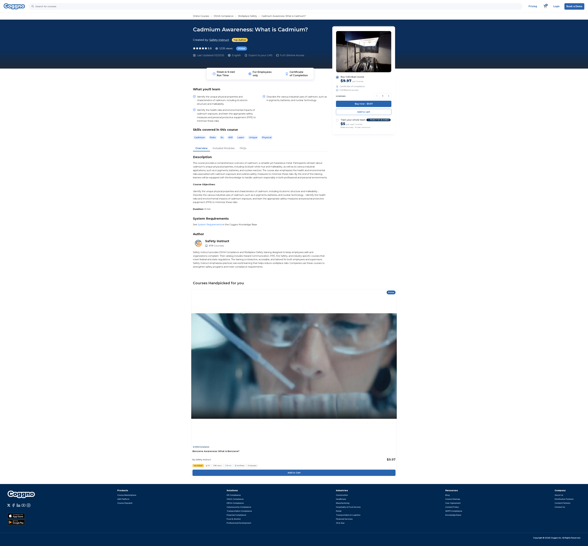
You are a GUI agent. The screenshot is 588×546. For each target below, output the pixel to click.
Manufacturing (342, 503)
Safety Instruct (219, 40)
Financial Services (344, 519)
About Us (559, 495)
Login (556, 6)
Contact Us (560, 507)
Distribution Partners (564, 499)
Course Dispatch (124, 503)
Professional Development (239, 523)
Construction (342, 495)
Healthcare (341, 499)
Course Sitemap (452, 499)
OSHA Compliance (224, 16)
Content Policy (452, 507)
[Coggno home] (14, 6)
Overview (201, 148)
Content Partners (562, 503)
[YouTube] (23, 505)
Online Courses (201, 16)
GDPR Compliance (453, 511)
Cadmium (199, 137)
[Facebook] (13, 505)
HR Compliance (234, 495)
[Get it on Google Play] (22, 522)
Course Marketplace (126, 495)
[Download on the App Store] (22, 515)
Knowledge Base (453, 515)
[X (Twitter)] (8, 505)
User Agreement (453, 503)
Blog (447, 495)
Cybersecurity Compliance (239, 507)
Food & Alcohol (234, 519)
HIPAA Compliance (235, 503)
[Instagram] (28, 505)
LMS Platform (123, 499)
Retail (338, 511)
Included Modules (224, 148)
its (222, 137)
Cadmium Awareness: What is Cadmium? (284, 16)
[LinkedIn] (18, 505)
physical (266, 137)
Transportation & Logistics (348, 515)
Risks (213, 137)
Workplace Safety (247, 16)
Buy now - (364, 103)
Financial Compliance (236, 515)
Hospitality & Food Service (348, 507)
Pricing (533, 6)
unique (253, 137)
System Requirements (210, 224)
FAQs (243, 148)
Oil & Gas (340, 523)
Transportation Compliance (239, 511)
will (230, 137)
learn (240, 137)
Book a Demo (574, 6)
